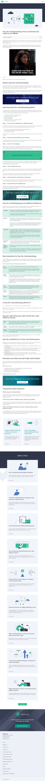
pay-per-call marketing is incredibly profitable (18, 305)
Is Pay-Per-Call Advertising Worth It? (9, 49)
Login (4, 766)
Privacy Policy (5, 771)
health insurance (16, 281)
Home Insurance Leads (7, 754)
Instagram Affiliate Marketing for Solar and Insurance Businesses (12, 432)
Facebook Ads (13, 222)
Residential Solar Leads (7, 761)
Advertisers (5, 747)
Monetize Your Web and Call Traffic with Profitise (11, 52)
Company (5, 749)
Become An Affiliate (22, 726)
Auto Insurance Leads (7, 751)
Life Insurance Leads (7, 756)
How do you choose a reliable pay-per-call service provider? (13, 55)
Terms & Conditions (7, 768)
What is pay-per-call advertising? (9, 54)
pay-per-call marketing (7, 112)
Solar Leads (5, 764)
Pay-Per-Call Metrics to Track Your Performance (11, 51)
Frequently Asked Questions (8, 53)
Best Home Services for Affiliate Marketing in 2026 (22, 607)
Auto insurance (11, 266)
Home (4, 742)
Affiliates (4, 744)
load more (22, 704)
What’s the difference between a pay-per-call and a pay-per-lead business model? (16, 56)
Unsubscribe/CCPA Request (8, 773)
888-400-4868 (5, 737)
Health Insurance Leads (7, 759)
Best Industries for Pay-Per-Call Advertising (10, 48)
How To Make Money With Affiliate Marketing (21, 472)
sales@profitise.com (6, 738)
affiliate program (18, 140)
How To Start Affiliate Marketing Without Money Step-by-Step (31, 432)
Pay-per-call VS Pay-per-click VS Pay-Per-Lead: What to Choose (14, 50)
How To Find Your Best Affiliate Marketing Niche (21, 525)
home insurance (24, 290)
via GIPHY (4, 77)
